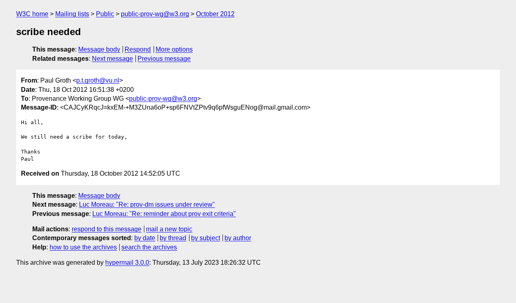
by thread (173, 238)
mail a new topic (169, 229)
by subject (205, 238)
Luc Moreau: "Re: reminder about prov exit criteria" (164, 213)
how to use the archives (83, 247)
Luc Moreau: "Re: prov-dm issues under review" (147, 204)
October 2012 (215, 13)
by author (238, 238)
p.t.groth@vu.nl (97, 80)
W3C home (32, 13)
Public (105, 13)
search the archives (149, 247)
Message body (99, 49)
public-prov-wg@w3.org (155, 13)
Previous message (164, 58)
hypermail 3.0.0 (127, 262)
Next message (112, 58)
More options (174, 49)
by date (144, 238)
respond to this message (106, 229)
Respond (138, 49)
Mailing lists (72, 13)
